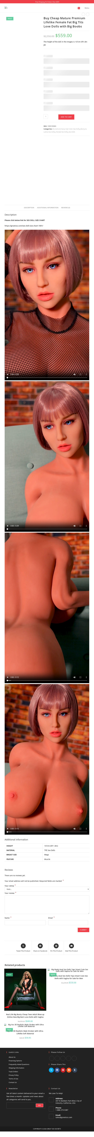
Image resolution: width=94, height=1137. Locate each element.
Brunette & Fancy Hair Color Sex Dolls (66, 129)
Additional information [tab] (47, 208)
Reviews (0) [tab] (65, 208)
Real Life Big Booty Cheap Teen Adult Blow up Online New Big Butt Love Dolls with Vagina (25, 1015)
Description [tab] (29, 208)
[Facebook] (51, 1058)
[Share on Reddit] (68, 1070)
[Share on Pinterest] (63, 1070)
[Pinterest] (74, 1058)
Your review (10, 893)
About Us (12, 1057)
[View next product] (87, 14)
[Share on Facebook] (57, 1070)
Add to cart (66, 117)
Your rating (10, 886)
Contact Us (13, 1082)
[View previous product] (83, 14)
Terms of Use (13, 1079)
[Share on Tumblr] (74, 1070)
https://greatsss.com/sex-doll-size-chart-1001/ (24, 226)
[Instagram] (62, 1058)
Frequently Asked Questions (19, 1064)
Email (51, 917)
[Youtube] (57, 1058)
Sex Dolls (72, 132)
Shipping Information (16, 1068)
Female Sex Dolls (62, 132)
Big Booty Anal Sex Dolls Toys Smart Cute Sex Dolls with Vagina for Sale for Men (69, 977)
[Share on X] (51, 1070)
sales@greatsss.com (64, 1117)
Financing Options (15, 1061)
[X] (68, 1058)
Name (8, 917)
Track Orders (13, 1071)
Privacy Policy (14, 1075)
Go (39, 1105)
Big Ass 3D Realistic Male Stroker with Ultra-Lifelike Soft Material (25, 1032)
